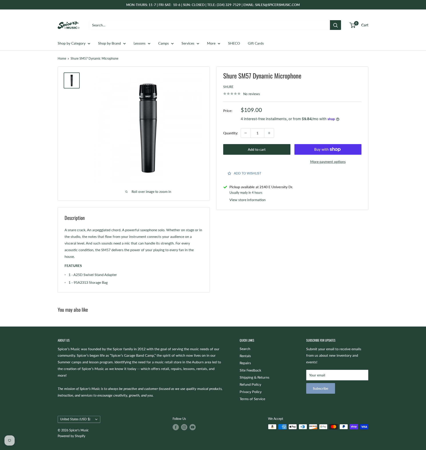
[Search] (335, 25)
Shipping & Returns (254, 377)
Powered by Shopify (71, 436)
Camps (163, 43)
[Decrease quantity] (245, 133)
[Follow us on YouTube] (192, 427)
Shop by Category (71, 43)
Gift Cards (256, 43)
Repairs (245, 363)
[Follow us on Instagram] (184, 427)
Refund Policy (250, 384)
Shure (228, 87)
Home (62, 58)
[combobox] (209, 25)
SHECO (234, 43)
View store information (247, 200)
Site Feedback (250, 370)
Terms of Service (252, 399)
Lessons (140, 43)
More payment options (328, 161)
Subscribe (320, 388)
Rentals (245, 356)
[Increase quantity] (269, 133)
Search (245, 348)
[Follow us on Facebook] (176, 427)
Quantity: (230, 133)
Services (187, 43)
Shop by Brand (109, 43)
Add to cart (257, 149)
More (211, 43)
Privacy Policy (251, 391)
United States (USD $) (75, 419)
